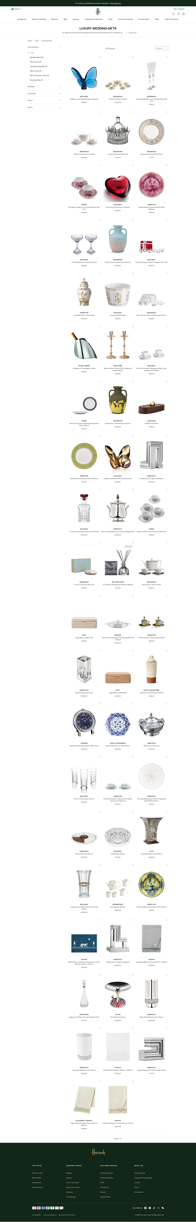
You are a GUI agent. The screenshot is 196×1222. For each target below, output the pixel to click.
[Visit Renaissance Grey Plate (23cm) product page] (151, 112)
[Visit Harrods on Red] (158, 1208)
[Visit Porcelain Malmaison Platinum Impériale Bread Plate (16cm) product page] (151, 756)
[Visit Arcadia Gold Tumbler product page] (117, 273)
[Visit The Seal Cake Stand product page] (117, 975)
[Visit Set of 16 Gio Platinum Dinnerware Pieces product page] (151, 273)
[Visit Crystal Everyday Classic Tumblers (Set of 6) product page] (151, 220)
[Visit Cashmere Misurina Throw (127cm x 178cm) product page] (151, 920)
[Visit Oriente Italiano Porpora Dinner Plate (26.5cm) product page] (151, 165)
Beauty (76, 19)
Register (182, 9)
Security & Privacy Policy (67, 1215)
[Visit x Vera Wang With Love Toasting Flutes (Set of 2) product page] (151, 57)
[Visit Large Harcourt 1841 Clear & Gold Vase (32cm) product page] (84, 864)
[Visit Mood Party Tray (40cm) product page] (84, 811)
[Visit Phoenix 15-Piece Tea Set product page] (117, 57)
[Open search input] (173, 13)
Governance (138, 1192)
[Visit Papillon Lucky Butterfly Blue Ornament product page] (84, 57)
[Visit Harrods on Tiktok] (154, 1208)
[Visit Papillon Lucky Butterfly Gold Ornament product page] (117, 436)
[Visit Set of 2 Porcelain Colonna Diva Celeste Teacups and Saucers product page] (117, 756)
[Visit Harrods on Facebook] (146, 1208)
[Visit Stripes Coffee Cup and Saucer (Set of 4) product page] (151, 489)
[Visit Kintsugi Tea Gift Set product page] (117, 864)
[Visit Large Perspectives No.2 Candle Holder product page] (151, 1028)
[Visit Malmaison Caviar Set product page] (151, 703)
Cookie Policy (105, 1196)
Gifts (157, 19)
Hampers (69, 1192)
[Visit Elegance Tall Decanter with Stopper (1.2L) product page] (84, 975)
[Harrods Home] (98, 11)
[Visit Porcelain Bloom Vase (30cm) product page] (151, 811)
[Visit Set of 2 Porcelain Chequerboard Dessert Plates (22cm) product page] (84, 381)
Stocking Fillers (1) (36, 80)
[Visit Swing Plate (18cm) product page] (117, 811)
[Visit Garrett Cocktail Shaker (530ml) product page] (151, 650)
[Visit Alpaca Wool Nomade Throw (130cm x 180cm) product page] (84, 1081)
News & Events (37, 1187)
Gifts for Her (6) (35, 62)
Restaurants (36, 1182)
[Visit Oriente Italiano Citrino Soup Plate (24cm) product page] (151, 864)
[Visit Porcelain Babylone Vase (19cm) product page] (84, 1028)
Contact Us (104, 1187)
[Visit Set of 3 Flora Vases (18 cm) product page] (84, 756)
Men (65, 19)
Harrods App (70, 1196)
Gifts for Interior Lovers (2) (39, 75)
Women (54, 19)
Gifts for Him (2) (36, 71)
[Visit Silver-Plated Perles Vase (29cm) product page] (151, 975)
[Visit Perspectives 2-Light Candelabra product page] (151, 436)
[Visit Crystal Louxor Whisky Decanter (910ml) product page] (84, 489)
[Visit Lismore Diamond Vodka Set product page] (117, 112)
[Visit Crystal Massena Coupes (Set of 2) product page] (84, 220)
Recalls (103, 1192)
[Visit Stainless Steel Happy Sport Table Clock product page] (84, 703)
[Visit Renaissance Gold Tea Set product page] (151, 542)
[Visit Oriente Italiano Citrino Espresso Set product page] (151, 595)
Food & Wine (143, 19)
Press (136, 1187)
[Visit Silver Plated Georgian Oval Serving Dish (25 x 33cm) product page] (117, 595)
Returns (69, 1177)
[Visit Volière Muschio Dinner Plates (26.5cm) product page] (84, 436)
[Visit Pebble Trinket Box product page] (151, 381)
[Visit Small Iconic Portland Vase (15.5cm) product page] (117, 220)
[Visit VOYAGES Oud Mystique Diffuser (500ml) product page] (117, 542)
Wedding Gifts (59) (37, 57)
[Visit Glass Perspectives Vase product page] (84, 650)
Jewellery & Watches (94, 19)
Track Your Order (72, 1182)
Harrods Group (139, 1173)
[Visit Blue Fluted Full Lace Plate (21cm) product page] (117, 703)
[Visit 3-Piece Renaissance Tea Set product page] (84, 112)
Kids (110, 19)
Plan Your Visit (37, 1173)
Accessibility (36, 1215)
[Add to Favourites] (99, 57)
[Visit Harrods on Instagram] (150, 1208)
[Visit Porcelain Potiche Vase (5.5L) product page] (84, 273)
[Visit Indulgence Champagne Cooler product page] (84, 326)
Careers (137, 1182)
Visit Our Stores (172, 19)
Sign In (176, 9)
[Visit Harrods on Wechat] (163, 1208)
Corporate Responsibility (143, 1177)
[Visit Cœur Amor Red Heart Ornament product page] (117, 165)
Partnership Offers (107, 1177)
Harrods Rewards (106, 1173)
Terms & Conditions (49, 1215)
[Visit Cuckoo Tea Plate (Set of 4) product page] (84, 542)
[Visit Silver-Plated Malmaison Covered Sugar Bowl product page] (117, 489)
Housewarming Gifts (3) (38, 66)
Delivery (69, 1173)
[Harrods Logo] (98, 1151)
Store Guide (36, 1177)
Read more (133, 32)
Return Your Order (73, 1187)
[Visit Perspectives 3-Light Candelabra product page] (117, 920)
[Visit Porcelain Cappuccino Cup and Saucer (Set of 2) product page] (84, 165)
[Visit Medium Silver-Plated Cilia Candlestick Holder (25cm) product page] (117, 326)
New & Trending (39, 19)
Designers (21, 19)
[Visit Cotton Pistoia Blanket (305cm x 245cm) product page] (117, 1028)
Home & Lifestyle (125, 19)
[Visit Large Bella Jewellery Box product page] (84, 595)
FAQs (102, 1182)
